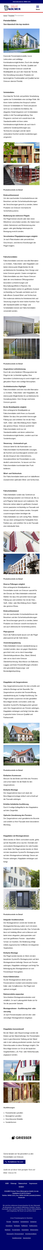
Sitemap (13, 1183)
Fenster (8, 1221)
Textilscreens (33, 1226)
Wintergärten (34, 1230)
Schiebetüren (24, 1221)
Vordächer (33, 1221)
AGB (6, 1183)
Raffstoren (24, 1226)
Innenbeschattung (30, 1234)
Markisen (8, 1230)
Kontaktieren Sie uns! (14, 1162)
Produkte (11, 15)
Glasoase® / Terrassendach (15, 1234)
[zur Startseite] (12, 8)
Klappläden (25, 1230)
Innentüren (9, 1226)
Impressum (33, 1183)
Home (5, 15)
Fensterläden (16, 1230)
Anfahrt (21, 1187)
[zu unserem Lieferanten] (21, 1138)
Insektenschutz (17, 1238)
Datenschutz (22, 1183)
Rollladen (17, 1226)
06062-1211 (27, 2)
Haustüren (15, 1221)
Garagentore (27, 1238)
